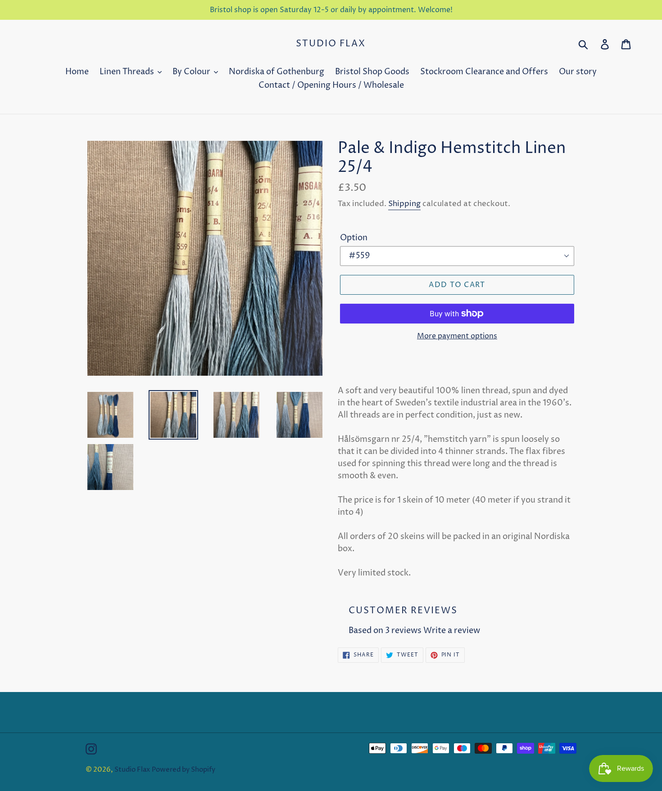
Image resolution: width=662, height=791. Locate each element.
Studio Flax (331, 44)
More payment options (457, 336)
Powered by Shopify (183, 769)
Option (353, 237)
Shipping (404, 203)
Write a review (451, 630)
